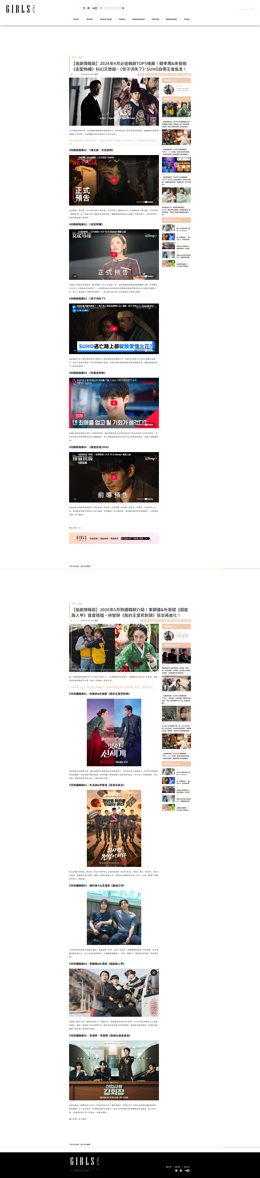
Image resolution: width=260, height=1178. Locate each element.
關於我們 (168, 1167)
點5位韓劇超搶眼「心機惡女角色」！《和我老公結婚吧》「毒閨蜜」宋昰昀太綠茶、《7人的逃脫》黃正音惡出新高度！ (113, 142)
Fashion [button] (122, 19)
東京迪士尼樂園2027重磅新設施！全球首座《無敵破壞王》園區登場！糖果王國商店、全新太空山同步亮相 (184, 247)
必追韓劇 (172, 74)
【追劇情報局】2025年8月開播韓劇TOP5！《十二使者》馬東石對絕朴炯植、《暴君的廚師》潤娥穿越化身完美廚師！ (176, 151)
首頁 (73, 58)
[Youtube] (94, 8)
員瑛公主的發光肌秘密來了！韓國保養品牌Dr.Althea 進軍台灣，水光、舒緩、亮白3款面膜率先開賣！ (184, 256)
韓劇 (141, 74)
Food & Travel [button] (106, 19)
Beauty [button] (89, 19)
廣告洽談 (186, 1167)
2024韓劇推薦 (185, 74)
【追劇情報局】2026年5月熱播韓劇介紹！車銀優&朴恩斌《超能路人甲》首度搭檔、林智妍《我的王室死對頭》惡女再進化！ (176, 124)
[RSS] (101, 8)
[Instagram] (84, 8)
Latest (76, 19)
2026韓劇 (186, 621)
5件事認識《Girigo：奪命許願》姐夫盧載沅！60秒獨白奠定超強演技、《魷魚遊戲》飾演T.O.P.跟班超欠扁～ (111, 687)
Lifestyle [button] (155, 19)
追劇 (80, 58)
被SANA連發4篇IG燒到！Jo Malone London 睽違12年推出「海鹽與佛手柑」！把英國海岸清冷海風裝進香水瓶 (184, 229)
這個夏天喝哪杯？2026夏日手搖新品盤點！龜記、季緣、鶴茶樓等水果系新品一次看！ (184, 265)
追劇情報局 (161, 74)
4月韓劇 (150, 74)
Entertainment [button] (138, 19)
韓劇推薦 (153, 621)
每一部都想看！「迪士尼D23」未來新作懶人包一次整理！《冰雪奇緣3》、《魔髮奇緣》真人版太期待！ (184, 238)
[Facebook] (88, 8)
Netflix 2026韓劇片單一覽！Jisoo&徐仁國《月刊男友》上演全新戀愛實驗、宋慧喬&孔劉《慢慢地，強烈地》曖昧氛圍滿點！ (176, 728)
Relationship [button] (171, 19)
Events (187, 19)
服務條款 (177, 1167)
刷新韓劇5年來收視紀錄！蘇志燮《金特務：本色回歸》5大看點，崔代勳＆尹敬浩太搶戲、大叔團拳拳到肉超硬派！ (176, 670)
